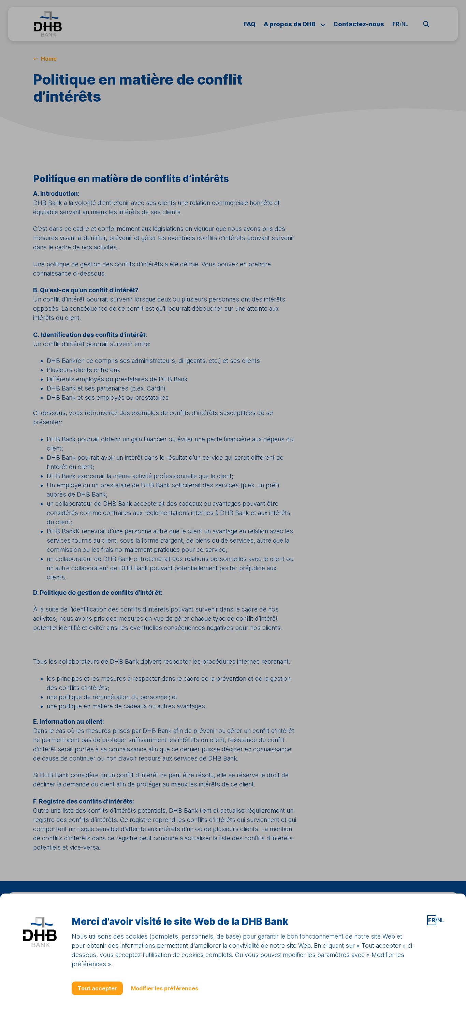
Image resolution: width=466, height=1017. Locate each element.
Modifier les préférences (164, 988)
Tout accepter (97, 988)
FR (431, 920)
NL (440, 920)
